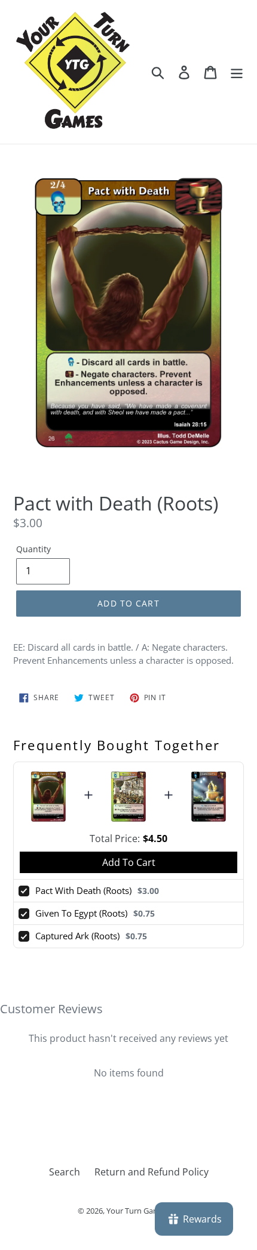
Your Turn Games (137, 1210)
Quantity (33, 549)
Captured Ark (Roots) (77, 936)
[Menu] (237, 71)
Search (64, 1171)
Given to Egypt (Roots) (81, 913)
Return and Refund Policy (151, 1171)
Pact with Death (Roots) (83, 890)
